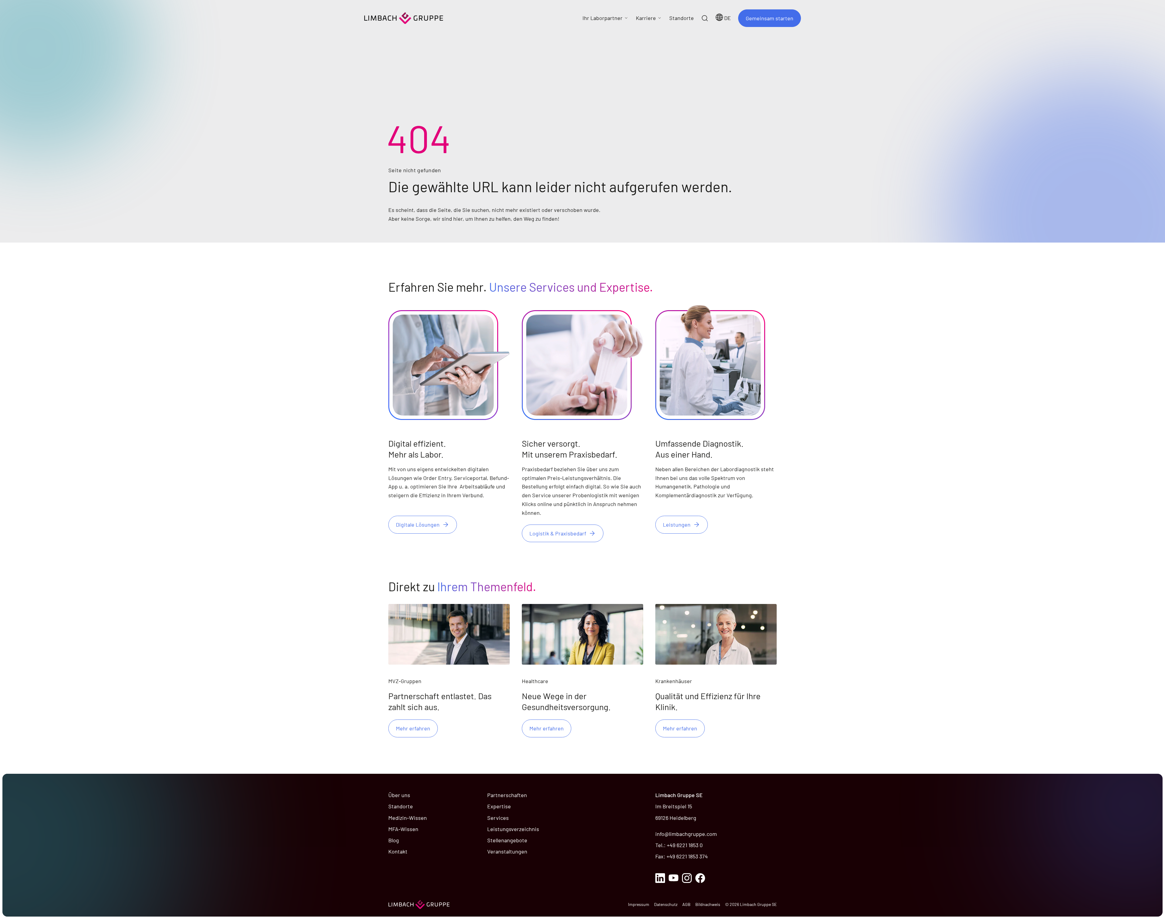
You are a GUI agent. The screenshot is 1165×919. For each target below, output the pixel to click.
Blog (393, 840)
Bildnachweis (707, 904)
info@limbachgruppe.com (686, 833)
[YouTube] (673, 878)
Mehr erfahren (413, 728)
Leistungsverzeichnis (513, 829)
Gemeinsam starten (769, 18)
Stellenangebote (507, 840)
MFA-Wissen (403, 829)
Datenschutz (665, 904)
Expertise (499, 806)
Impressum (638, 904)
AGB (686, 904)
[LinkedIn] (660, 878)
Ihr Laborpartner (602, 18)
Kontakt (397, 851)
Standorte (400, 806)
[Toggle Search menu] (704, 18)
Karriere (646, 18)
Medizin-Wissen (407, 817)
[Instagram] (687, 878)
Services (498, 817)
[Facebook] (700, 878)
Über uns (399, 795)
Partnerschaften (507, 795)
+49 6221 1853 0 (685, 845)
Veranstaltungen (507, 851)
